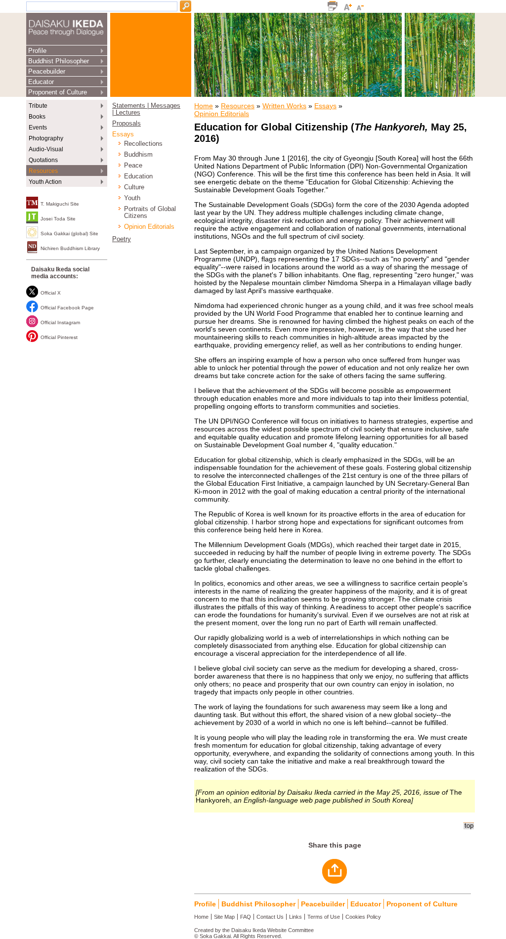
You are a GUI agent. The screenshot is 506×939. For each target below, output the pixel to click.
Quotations (43, 160)
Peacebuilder (46, 71)
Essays (123, 134)
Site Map (224, 917)
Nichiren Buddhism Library (70, 248)
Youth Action (45, 181)
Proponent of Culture (57, 92)
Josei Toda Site (58, 218)
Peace (133, 165)
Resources (43, 171)
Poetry (121, 239)
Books (37, 116)
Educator (41, 81)
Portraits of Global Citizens (150, 212)
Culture (134, 187)
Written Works (284, 106)
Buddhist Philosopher (58, 61)
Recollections (143, 143)
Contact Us (270, 917)
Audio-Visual (46, 149)
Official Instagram (60, 322)
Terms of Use (323, 917)
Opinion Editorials (149, 226)
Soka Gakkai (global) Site (69, 233)
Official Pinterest (59, 337)
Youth (132, 198)
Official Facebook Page (67, 307)
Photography (46, 138)
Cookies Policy (363, 917)
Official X (51, 293)
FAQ (245, 917)
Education (138, 176)
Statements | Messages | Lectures (146, 109)
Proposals (126, 123)
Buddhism (138, 154)
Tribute (38, 105)
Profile (37, 50)
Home (203, 106)
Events (38, 127)
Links (295, 917)
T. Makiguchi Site (60, 204)
